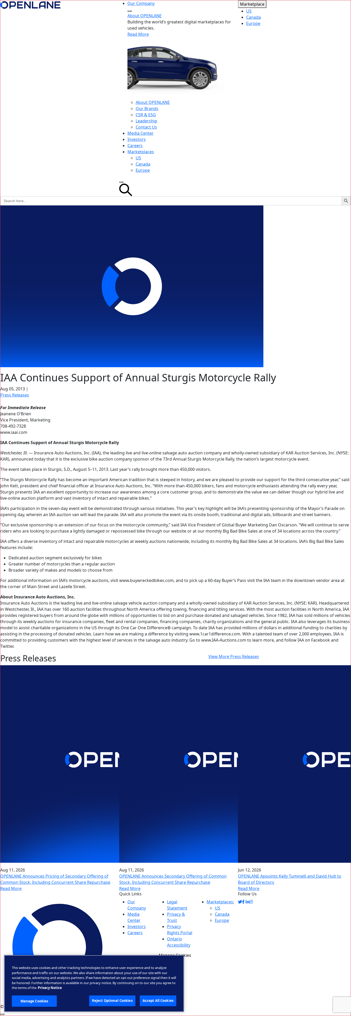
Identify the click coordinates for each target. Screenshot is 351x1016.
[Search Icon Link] (175, 190)
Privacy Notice (50, 987)
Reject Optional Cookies (112, 1000)
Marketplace (252, 4)
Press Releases (14, 395)
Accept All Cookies (158, 1000)
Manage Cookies (34, 1001)
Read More (138, 34)
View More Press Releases (233, 656)
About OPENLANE (144, 16)
